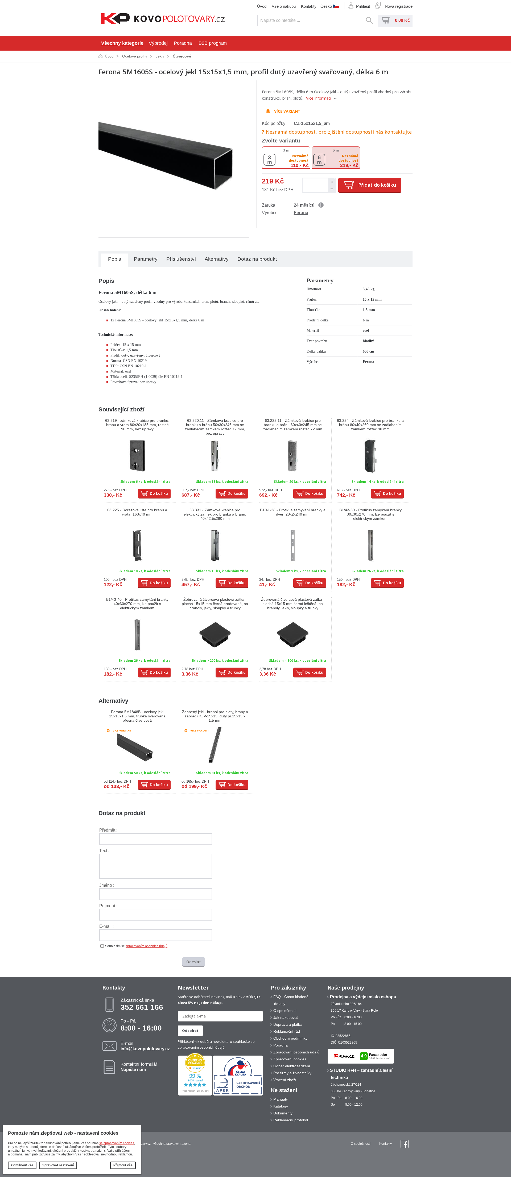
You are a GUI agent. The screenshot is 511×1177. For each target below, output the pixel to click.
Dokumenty (282, 1113)
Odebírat (190, 1030)
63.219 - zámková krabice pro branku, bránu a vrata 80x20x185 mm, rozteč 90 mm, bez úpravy (137, 424)
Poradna (183, 43)
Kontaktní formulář (139, 1067)
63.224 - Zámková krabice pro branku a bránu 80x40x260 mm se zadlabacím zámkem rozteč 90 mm (370, 424)
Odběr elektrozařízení (291, 1066)
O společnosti (284, 1010)
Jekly (160, 56)
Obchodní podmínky (290, 1038)
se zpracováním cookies (116, 1143)
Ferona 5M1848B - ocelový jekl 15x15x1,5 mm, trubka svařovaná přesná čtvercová (137, 716)
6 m (336, 150)
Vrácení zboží (284, 1080)
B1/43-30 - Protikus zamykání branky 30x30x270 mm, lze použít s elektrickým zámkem (370, 514)
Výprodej (158, 43)
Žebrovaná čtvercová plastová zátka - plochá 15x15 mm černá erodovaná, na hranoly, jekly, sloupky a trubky (215, 603)
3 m (286, 150)
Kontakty (308, 6)
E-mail (145, 1046)
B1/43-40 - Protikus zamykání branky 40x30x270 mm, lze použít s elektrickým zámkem (137, 603)
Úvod (261, 6)
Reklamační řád (286, 1031)
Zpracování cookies (289, 1059)
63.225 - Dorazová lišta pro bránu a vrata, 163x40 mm (137, 512)
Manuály (280, 1099)
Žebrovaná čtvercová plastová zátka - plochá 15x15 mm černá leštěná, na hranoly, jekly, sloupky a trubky (292, 603)
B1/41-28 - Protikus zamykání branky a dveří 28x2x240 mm (292, 512)
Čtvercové (182, 56)
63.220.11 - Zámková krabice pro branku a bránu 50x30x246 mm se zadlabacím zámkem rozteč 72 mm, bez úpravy (215, 426)
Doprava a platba (287, 1024)
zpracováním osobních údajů (146, 946)
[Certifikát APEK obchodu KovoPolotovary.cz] (238, 1094)
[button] (331, 181)
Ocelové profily (134, 56)
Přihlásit (363, 6)
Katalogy (280, 1106)
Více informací (318, 98)
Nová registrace (399, 6)
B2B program (213, 43)
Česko (326, 6)
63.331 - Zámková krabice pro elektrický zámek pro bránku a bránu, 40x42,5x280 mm (215, 514)
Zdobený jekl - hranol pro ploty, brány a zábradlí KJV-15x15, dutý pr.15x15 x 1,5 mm (215, 716)
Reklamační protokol (290, 1120)
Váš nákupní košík (386, 20)
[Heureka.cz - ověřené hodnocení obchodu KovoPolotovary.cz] (195, 1094)
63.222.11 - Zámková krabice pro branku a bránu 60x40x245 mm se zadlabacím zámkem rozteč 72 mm (292, 424)
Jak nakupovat (285, 1017)
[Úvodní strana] (163, 19)
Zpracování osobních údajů (296, 1052)
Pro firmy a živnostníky (292, 1073)
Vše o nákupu (284, 6)
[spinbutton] (314, 185)
